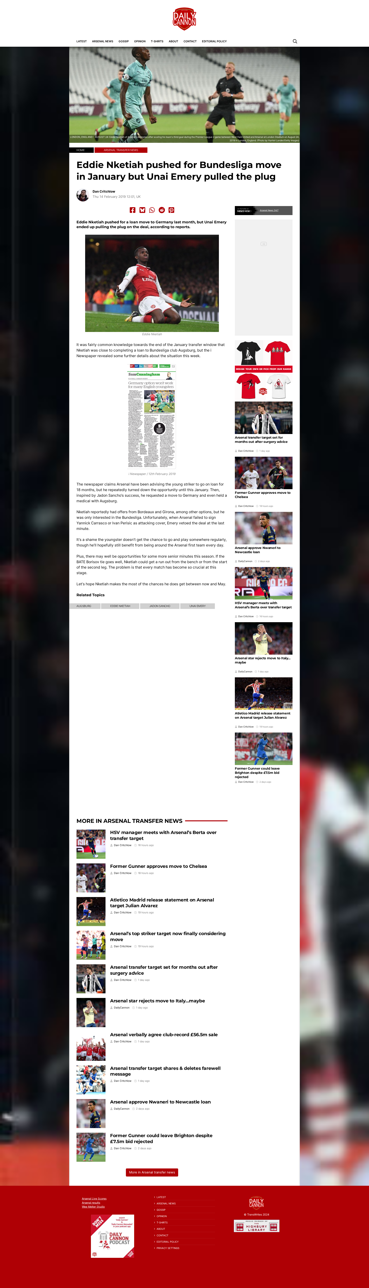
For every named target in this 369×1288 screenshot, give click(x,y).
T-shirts (157, 41)
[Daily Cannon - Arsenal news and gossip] (184, 19)
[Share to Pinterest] (171, 210)
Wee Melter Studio (93, 1206)
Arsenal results (91, 1202)
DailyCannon (122, 1007)
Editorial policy (214, 41)
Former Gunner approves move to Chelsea (158, 866)
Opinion (139, 41)
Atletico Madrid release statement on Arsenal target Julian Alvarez (262, 715)
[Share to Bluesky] (142, 210)
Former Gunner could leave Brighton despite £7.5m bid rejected (257, 773)
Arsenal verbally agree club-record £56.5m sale (164, 1034)
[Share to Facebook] (132, 210)
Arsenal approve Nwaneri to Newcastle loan (160, 1102)
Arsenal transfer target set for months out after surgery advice (261, 440)
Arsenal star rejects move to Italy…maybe (157, 1001)
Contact (190, 41)
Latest (81, 41)
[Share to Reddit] (162, 210)
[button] (295, 41)
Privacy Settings (168, 1248)
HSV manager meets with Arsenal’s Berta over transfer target (263, 605)
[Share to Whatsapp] (152, 210)
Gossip (124, 41)
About (173, 41)
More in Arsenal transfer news (129, 820)
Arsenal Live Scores (94, 1198)
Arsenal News (102, 41)
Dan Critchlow (104, 191)
